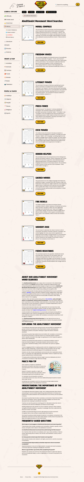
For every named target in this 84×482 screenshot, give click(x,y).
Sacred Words (43, 177)
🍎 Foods (7, 74)
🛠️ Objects (7, 99)
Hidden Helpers (43, 154)
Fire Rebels (41, 201)
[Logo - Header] (41, 5)
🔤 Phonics (7, 48)
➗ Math (6, 45)
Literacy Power (44, 82)
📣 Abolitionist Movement (30, 15)
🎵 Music (7, 81)
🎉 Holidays (7, 95)
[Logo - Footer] (39, 467)
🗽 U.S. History (9, 35)
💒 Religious (8, 110)
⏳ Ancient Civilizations (11, 30)
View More (40, 42)
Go (77, 4)
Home (24, 12)
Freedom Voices (44, 54)
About (21, 477)
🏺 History (7, 26)
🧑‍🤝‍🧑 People (7, 103)
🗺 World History (10, 37)
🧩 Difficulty (7, 16)
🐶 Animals (7, 67)
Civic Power (42, 130)
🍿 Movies (7, 77)
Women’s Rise (42, 227)
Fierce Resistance (45, 251)
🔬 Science (7, 52)
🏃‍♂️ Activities (8, 63)
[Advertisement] (44, 48)
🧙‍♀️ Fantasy (7, 70)
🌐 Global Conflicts (10, 32)
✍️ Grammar (8, 23)
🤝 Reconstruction (51, 12)
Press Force (42, 106)
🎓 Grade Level (9, 19)
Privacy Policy (28, 477)
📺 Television (8, 84)
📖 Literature (8, 41)
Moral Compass (44, 26)
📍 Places (7, 106)
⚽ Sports (7, 113)
